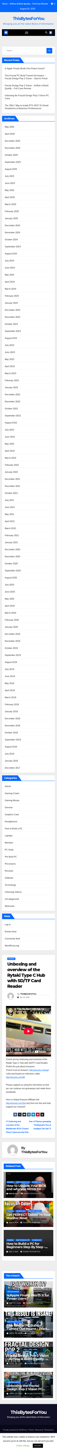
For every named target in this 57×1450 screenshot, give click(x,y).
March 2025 (10, 204)
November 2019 (12, 641)
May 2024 (9, 275)
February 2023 (12, 380)
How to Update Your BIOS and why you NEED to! (26, 1187)
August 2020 (11, 578)
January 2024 (11, 303)
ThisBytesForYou (28, 18)
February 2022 (12, 465)
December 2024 (12, 225)
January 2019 (11, 711)
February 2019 (12, 704)
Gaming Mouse (12, 800)
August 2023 (11, 338)
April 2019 (10, 690)
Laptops (8, 836)
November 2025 (12, 148)
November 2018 (12, 725)
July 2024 (9, 261)
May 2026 (9, 127)
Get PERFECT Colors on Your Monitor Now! (28, 1216)
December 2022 (12, 394)
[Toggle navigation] (27, 32)
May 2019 (9, 683)
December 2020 (12, 549)
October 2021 (11, 493)
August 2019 (11, 662)
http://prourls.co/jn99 (15, 1077)
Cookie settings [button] (22, 1445)
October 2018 (11, 733)
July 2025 (9, 176)
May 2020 (9, 599)
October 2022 (11, 408)
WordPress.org (12, 946)
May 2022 (9, 444)
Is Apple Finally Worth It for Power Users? (25, 68)
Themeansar (48, 1430)
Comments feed (12, 939)
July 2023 (9, 345)
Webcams (9, 906)
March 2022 (10, 458)
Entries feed (10, 931)
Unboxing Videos (13, 892)
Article (8, 786)
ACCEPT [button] (37, 1446)
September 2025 (13, 162)
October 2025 (11, 155)
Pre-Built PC (11, 857)
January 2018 (11, 761)
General (8, 807)
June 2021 (10, 507)
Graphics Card (12, 814)
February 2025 (12, 211)
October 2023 (11, 324)
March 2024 (10, 289)
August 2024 (11, 254)
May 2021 (9, 514)
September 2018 (13, 740)
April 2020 (10, 606)
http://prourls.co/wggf (39, 1070)
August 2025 (11, 169)
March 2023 (10, 373)
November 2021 (12, 486)
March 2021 (10, 528)
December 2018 (12, 718)
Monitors (9, 843)
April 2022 (10, 451)
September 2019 (13, 655)
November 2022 (12, 401)
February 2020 (12, 620)
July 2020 (9, 585)
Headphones (11, 821)
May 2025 (9, 190)
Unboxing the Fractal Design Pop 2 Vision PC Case (25, 1389)
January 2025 (11, 218)
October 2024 (11, 239)
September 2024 (13, 246)
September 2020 (13, 571)
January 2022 (11, 472)
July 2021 (9, 500)
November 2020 (12, 556)
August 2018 (11, 747)
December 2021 (12, 479)
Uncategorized (12, 899)
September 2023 (13, 331)
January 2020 (11, 627)
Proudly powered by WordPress (15, 1430)
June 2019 (10, 676)
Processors (10, 864)
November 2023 (12, 317)
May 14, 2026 (15, 1303)
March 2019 (10, 697)
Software (9, 878)
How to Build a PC (14, 828)
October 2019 (11, 648)
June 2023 (10, 352)
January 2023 (11, 387)
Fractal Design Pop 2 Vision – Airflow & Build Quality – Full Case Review (28, 1359)
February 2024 (12, 296)
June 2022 (10, 437)
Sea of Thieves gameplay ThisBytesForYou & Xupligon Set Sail (40, 1125)
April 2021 (10, 521)
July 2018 (9, 754)
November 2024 (12, 232)
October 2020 (11, 563)
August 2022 (11, 423)
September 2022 (13, 416)
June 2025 (10, 183)
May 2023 (9, 359)
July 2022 (9, 430)
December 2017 (12, 768)
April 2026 (10, 134)
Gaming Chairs (12, 793)
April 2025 (10, 197)
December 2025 (12, 141)
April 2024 (10, 282)
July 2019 (9, 669)
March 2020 (10, 613)
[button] (46, 32)
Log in (8, 924)
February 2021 (12, 535)
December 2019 (12, 634)
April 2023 (10, 366)
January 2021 (11, 542)
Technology (10, 885)
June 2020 (10, 592)
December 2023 (12, 310)
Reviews (9, 871)
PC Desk (9, 850)
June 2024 (10, 268)
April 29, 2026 (16, 1333)
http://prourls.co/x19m (16, 1103)
